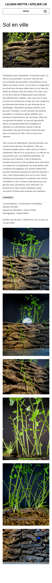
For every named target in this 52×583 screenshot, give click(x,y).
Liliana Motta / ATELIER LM (26, 4)
